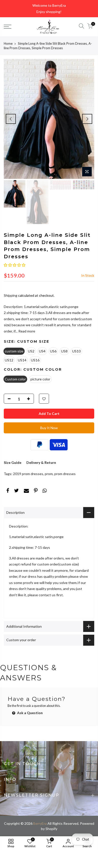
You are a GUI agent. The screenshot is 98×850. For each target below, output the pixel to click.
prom (49, 474)
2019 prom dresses (28, 474)
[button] (14, 265)
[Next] (87, 119)
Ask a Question (29, 713)
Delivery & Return (41, 462)
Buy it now (49, 428)
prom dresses (65, 474)
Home (8, 43)
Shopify (51, 829)
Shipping (10, 295)
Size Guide (12, 462)
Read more (26, 331)
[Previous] (11, 119)
